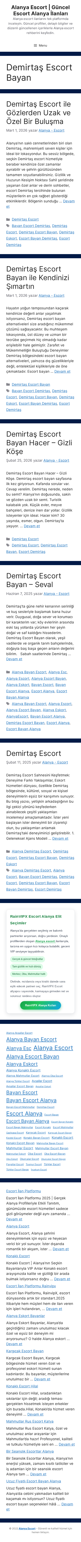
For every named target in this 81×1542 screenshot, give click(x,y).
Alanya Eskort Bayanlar (25, 1316)
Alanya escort (45, 941)
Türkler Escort (52, 1164)
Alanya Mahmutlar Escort (22, 1075)
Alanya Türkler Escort (18, 1081)
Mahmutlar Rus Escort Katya (30, 1421)
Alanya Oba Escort (52, 1075)
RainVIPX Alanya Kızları (40, 1005)
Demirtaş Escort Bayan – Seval (33, 580)
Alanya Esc (57, 672)
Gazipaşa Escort (15, 1132)
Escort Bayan (51, 1114)
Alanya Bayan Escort (29, 672)
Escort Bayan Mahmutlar (19, 1127)
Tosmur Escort (34, 1164)
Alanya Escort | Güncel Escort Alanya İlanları (40, 10)
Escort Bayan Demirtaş (38, 238)
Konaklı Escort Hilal (22, 1386)
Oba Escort (35, 1153)
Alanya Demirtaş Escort (31, 851)
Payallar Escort (15, 1164)
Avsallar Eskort (43, 1086)
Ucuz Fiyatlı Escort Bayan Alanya (33, 1481)
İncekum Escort (39, 1169)
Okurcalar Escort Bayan (53, 1159)
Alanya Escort (17, 678)
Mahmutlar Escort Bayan (51, 1148)
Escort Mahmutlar (63, 1127)
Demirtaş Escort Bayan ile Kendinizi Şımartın (37, 277)
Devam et (62, 371)
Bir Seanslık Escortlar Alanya (30, 1451)
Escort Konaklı (43, 1127)
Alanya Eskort (17, 685)
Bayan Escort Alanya (47, 716)
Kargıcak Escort (36, 1132)
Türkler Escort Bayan (17, 1169)
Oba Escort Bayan (54, 1153)
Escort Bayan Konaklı (62, 1121)
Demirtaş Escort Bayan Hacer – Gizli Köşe (39, 443)
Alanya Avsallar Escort (19, 1032)
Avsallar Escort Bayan (19, 1086)
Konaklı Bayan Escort (36, 1137)
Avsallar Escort (42, 1081)
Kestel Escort (13, 1137)
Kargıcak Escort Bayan (60, 1132)
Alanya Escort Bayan (48, 678)
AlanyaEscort (17, 716)
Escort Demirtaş (32, 552)
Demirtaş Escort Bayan (38, 232)
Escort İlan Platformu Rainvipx (31, 1286)
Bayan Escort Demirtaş (31, 226)
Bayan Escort (42, 685)
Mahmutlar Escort (19, 1148)
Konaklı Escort (62, 1138)
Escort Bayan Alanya (23, 729)
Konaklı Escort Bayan (20, 1143)
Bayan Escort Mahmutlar (20, 1107)
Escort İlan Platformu (23, 1191)
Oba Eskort (12, 1159)
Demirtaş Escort (25, 219)
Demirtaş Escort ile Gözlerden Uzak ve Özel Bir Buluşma (38, 113)
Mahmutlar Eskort (16, 1153)
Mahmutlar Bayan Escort (50, 1143)
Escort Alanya (42, 691)
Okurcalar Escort (29, 1159)
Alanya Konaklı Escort (23, 1070)
